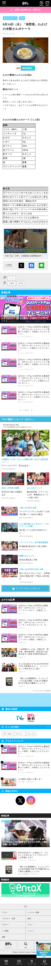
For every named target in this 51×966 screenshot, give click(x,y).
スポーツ (5, 925)
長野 (22, 18)
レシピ (11, 278)
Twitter (20, 800)
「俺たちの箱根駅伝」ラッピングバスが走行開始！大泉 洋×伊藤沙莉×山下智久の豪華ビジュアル (33, 680)
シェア (31, 265)
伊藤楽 (11, 283)
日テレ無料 (31, 718)
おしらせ (31, 734)
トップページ (8, 947)
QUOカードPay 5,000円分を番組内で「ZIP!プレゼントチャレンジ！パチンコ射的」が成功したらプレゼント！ (33, 637)
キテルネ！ (19, 734)
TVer (25, 68)
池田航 (21, 283)
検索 (25, 947)
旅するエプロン (10, 18)
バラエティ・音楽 (8, 919)
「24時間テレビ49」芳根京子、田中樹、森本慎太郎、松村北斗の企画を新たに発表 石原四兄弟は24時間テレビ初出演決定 (33, 651)
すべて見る (24, 410)
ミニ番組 (5, 931)
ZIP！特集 (7, 734)
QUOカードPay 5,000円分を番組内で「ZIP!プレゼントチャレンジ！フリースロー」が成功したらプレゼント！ (33, 608)
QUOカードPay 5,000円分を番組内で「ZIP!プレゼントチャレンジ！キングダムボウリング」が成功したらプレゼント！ (33, 622)
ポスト (21, 265)
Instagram (30, 800)
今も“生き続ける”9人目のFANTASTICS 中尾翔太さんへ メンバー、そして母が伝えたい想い (33, 666)
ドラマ (4, 912)
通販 (3, 937)
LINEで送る (41, 265)
